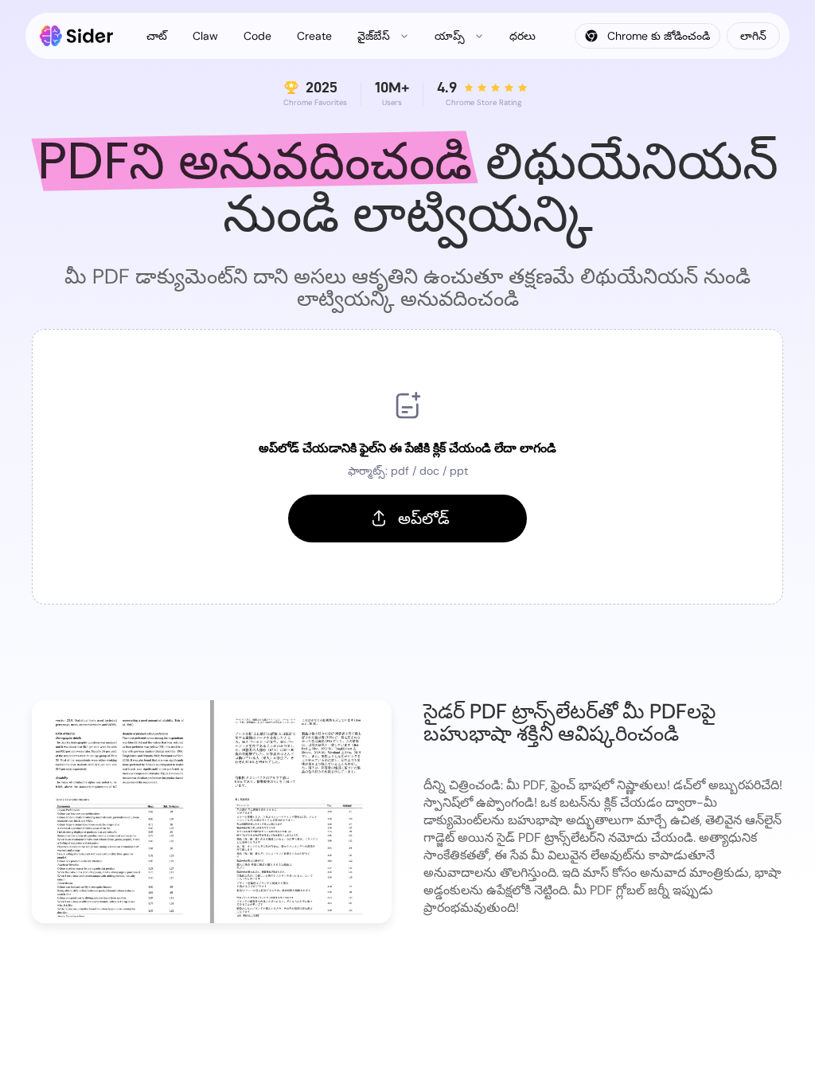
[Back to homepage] (77, 36)
